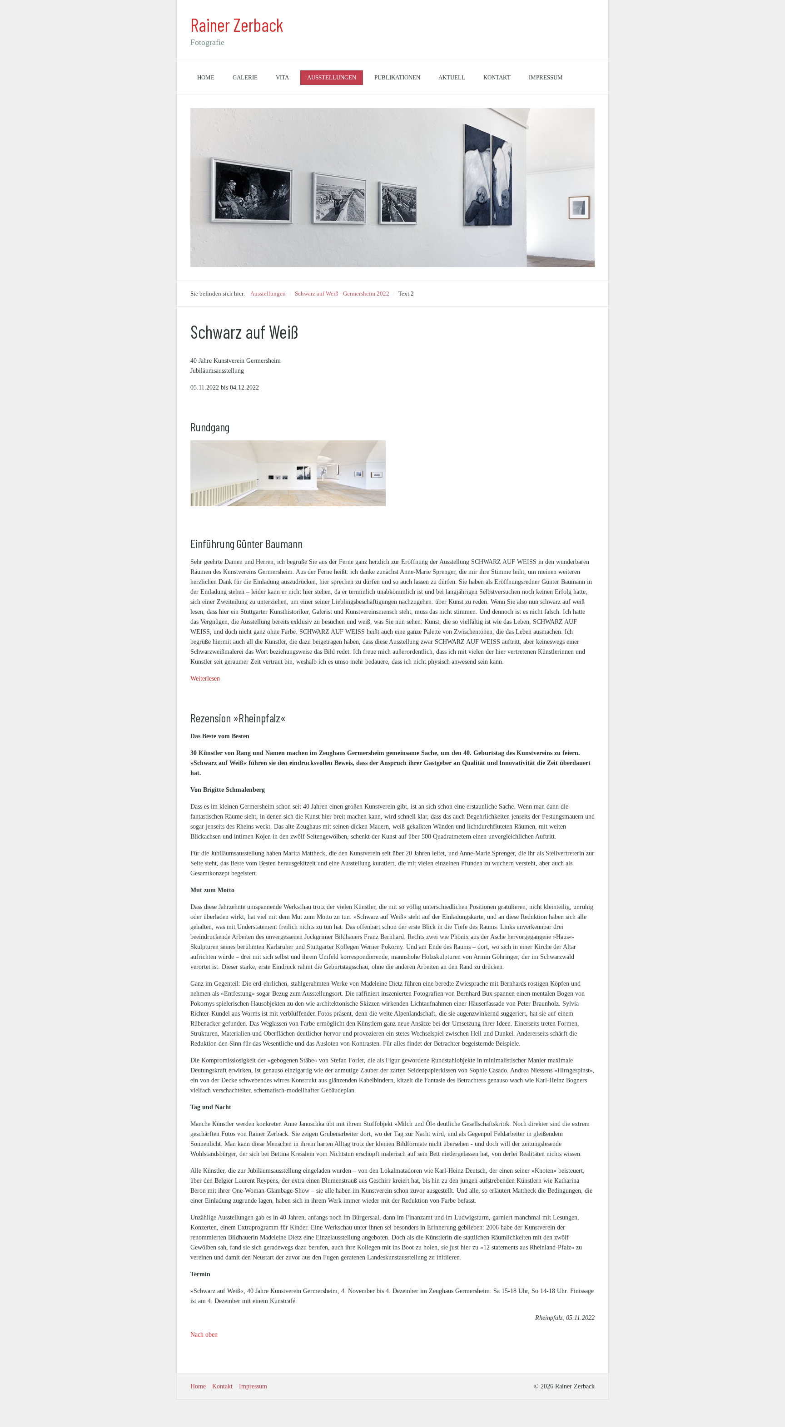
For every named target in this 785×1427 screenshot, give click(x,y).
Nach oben (204, 1334)
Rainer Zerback (236, 24)
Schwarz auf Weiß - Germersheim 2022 (342, 293)
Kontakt (497, 77)
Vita (282, 77)
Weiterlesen (205, 678)
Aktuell (451, 77)
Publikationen (397, 77)
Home (205, 77)
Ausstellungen (331, 77)
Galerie (245, 77)
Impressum (546, 77)
